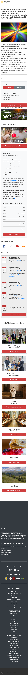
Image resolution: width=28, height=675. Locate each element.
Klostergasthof (14, 595)
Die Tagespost (14, 619)
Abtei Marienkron (14, 661)
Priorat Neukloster (14, 643)
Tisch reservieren (14, 462)
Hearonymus (14, 180)
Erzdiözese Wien (14, 613)
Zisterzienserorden (14, 625)
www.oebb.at (6, 554)
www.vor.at (9, 550)
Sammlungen (14, 603)
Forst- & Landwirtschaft (14, 490)
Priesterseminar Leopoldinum (14, 599)
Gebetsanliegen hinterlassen (14, 105)
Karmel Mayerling (14, 645)
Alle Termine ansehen (14, 315)
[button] (2, 672)
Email (20, 87)
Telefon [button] (9, 87)
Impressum (18, 672)
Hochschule (14, 591)
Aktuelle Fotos (14, 435)
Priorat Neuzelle (14, 639)
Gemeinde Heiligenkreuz (14, 657)
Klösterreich (14, 649)
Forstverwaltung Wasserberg (14, 607)
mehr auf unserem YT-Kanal (15, 146)
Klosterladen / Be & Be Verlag (14, 593)
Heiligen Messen (14, 234)
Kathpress (14, 621)
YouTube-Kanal (17, 260)
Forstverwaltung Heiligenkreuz (14, 605)
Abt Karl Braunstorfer (14, 647)
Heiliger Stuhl (14, 627)
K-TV (14, 617)
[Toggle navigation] (26, 2)
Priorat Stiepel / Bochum (14, 641)
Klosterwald (14, 637)
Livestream (14, 597)
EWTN (14, 615)
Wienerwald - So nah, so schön (14, 655)
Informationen (14, 351)
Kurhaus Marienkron (14, 659)
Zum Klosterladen (14, 379)
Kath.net (14, 631)
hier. (15, 198)
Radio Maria (14, 629)
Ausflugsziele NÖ (14, 651)
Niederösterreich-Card (14, 653)
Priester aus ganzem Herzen (14, 407)
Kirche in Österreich (14, 623)
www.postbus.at (7, 552)
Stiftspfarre (14, 601)
